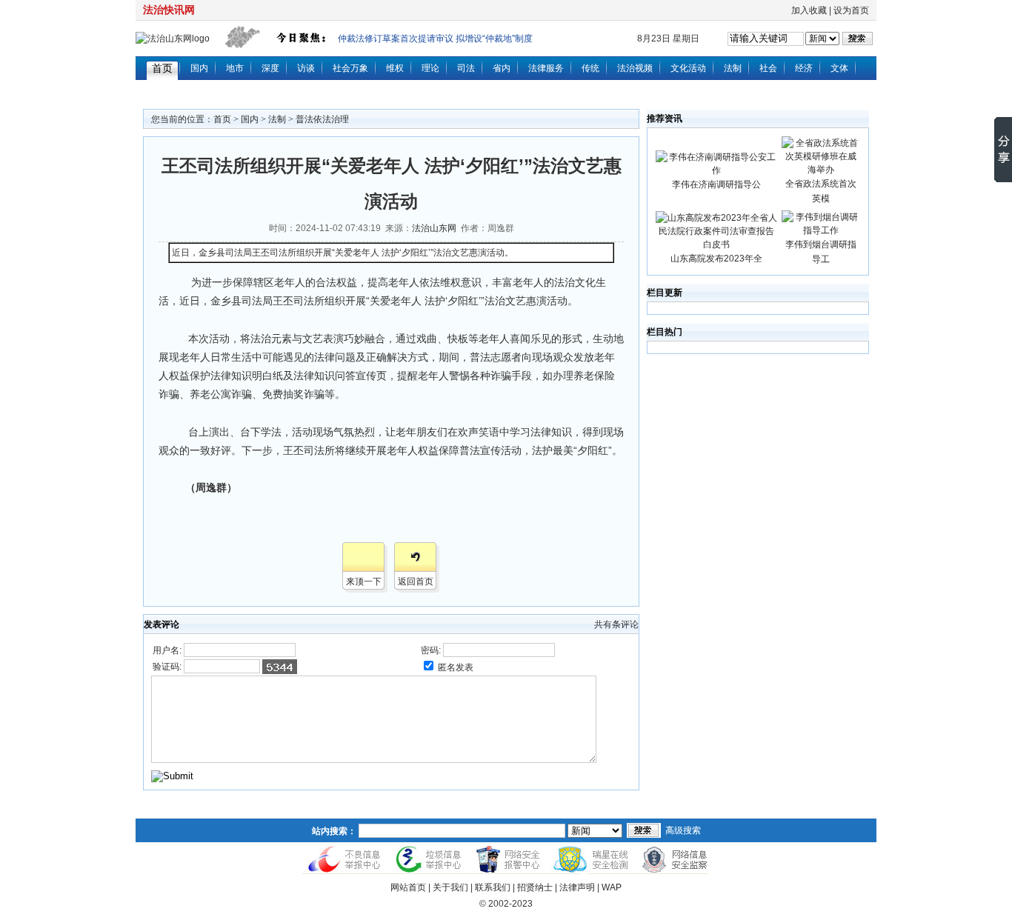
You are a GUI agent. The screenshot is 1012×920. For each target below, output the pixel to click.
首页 (162, 68)
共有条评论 (616, 624)
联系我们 (492, 887)
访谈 (306, 68)
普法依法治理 (322, 119)
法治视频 (635, 68)
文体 (839, 68)
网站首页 (408, 887)
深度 (270, 68)
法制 (733, 68)
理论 (430, 68)
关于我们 (450, 887)
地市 (235, 68)
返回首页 (415, 581)
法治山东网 (434, 228)
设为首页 (851, 10)
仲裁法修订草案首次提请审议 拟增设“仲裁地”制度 (435, 38)
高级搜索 (683, 830)
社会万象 (350, 68)
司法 (466, 68)
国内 (199, 68)
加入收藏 (809, 10)
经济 (804, 68)
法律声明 (577, 887)
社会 (768, 68)
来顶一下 (364, 581)
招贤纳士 (535, 887)
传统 (590, 68)
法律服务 (546, 68)
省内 (501, 68)
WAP (612, 887)
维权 (395, 68)
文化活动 (688, 68)
